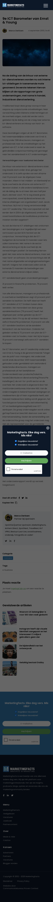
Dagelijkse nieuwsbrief (28, 441)
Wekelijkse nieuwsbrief (28, 445)
